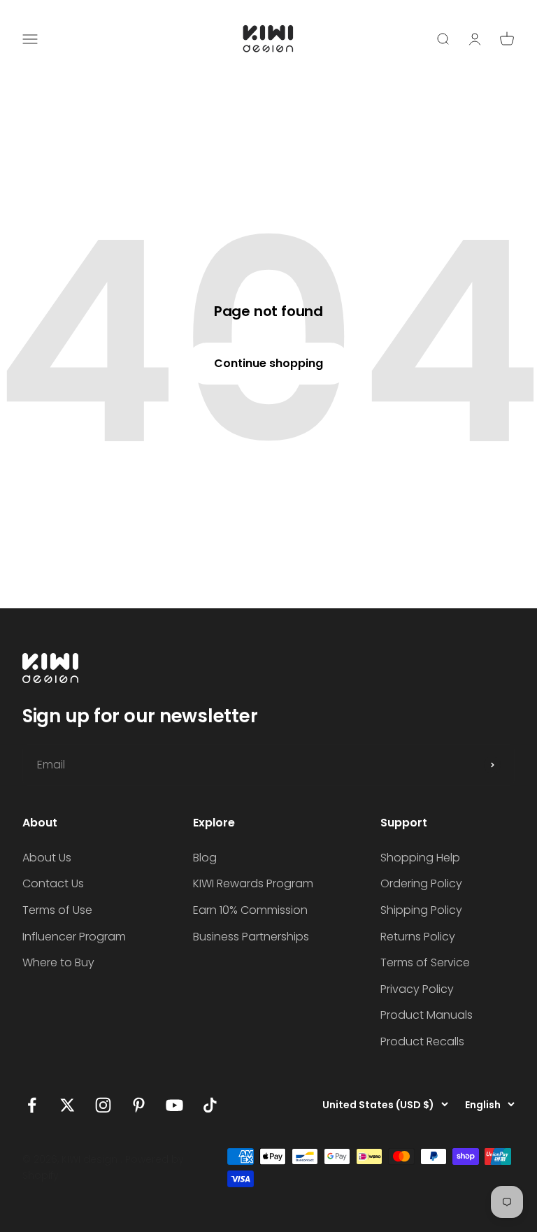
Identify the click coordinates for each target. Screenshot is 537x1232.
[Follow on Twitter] (67, 1105)
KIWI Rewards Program (253, 883)
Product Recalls (422, 1041)
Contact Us (53, 883)
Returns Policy (417, 937)
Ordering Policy (421, 883)
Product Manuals (426, 1015)
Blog (205, 858)
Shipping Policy (421, 910)
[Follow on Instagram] (103, 1105)
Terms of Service (425, 962)
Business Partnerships (251, 937)
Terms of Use (57, 910)
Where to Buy (58, 962)
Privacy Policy (417, 989)
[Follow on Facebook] (31, 1105)
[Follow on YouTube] (174, 1105)
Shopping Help (420, 858)
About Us (46, 858)
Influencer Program (74, 937)
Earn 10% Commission (250, 910)
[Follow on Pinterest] (138, 1105)
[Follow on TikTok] (210, 1105)
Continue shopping (268, 363)
